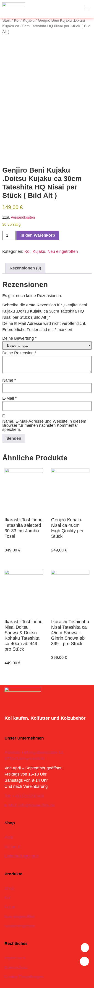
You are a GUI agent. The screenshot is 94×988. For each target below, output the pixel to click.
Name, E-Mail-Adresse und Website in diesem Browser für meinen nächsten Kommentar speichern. (44, 425)
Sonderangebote (20, 926)
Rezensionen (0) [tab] (25, 268)
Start (6, 20)
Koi (16, 20)
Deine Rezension (19, 353)
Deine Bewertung (19, 338)
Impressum (15, 958)
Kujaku (28, 20)
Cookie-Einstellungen (24, 977)
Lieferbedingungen (22, 856)
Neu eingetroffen (62, 251)
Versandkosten (23, 217)
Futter (10, 907)
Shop (9, 888)
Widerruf (12, 847)
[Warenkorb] (85, 947)
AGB (9, 837)
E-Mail (9, 398)
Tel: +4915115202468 (24, 796)
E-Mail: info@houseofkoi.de (30, 805)
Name (9, 380)
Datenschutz (16, 967)
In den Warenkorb (38, 235)
